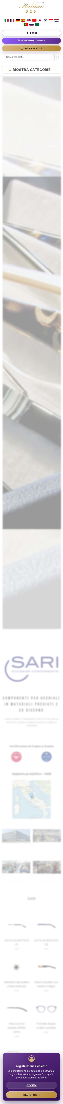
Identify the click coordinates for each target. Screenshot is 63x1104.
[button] (31, 795)
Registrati (31, 1094)
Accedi (31, 1085)
